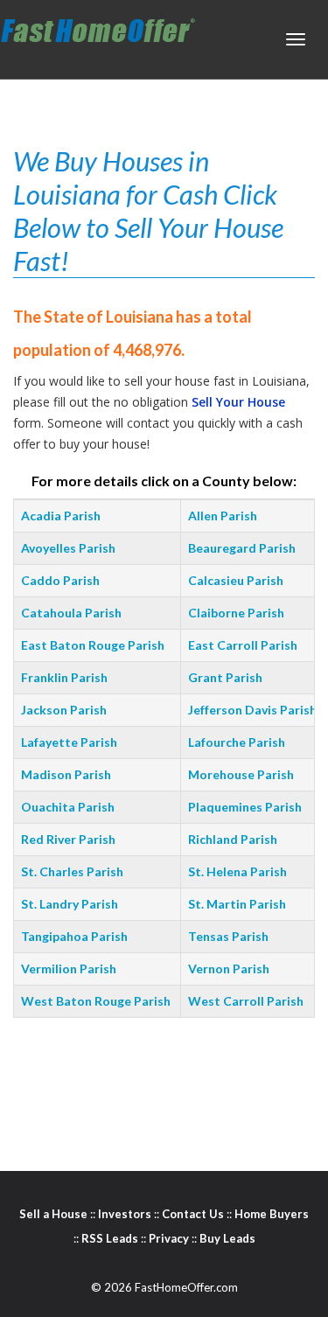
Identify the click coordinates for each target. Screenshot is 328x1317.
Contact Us (193, 1214)
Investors (124, 1214)
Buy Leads (227, 1238)
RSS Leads (109, 1238)
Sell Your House (238, 402)
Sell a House (53, 1214)
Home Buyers (271, 1214)
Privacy (169, 1238)
